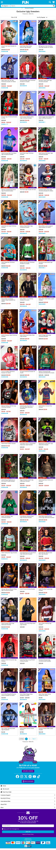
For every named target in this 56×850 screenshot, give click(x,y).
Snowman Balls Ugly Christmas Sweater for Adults (27, 81)
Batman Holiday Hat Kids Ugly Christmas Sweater (8, 406)
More (2, 807)
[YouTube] (34, 776)
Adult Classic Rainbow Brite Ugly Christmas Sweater (27, 117)
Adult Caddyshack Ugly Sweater (9, 552)
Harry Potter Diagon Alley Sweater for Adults (26, 695)
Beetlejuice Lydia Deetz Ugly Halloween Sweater (46, 444)
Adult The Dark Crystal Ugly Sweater (45, 589)
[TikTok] (38, 776)
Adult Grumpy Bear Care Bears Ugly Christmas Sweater (8, 154)
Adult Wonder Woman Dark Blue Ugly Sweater (45, 553)
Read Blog (28, 781)
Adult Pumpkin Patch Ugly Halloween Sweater (7, 624)
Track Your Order (7, 792)
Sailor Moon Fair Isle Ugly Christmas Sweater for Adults (8, 81)
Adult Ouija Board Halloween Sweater (46, 480)
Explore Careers (28, 771)
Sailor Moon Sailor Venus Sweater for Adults (45, 695)
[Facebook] (17, 776)
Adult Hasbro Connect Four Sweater (45, 406)
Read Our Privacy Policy (28, 834)
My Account (6, 789)
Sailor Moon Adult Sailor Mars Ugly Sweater (27, 336)
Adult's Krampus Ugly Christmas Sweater (9, 336)
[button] (53, 2)
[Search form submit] (53, 6)
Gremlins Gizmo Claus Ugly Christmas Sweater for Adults (46, 190)
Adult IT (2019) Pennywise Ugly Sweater (9, 660)
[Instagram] (21, 776)
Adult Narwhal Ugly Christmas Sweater (8, 226)
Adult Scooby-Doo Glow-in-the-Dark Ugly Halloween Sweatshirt (27, 407)
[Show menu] (2, 2)
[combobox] (31, 6)
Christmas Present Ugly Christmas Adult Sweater (45, 660)
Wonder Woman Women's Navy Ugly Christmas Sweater (9, 589)
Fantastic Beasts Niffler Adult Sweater (46, 729)
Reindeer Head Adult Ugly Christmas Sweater (45, 81)
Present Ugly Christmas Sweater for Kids (9, 117)
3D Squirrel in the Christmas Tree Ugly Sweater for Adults (46, 46)
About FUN (3, 804)
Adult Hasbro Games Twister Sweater (27, 729)
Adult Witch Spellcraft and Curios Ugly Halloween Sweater (46, 517)
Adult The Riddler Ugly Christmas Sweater (7, 517)
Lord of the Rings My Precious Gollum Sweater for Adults (8, 695)
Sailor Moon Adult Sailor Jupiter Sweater (46, 299)
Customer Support (5, 795)
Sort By (41, 17)
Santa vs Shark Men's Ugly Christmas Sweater (26, 226)
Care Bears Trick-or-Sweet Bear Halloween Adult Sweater (28, 444)
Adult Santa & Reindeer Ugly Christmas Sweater (46, 154)
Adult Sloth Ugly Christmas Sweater (26, 154)
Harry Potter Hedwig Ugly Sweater (45, 624)
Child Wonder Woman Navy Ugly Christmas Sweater (27, 517)
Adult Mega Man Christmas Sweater (8, 263)
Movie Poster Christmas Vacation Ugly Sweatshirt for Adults (8, 300)
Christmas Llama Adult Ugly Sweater (45, 263)
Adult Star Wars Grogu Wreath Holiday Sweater (27, 660)
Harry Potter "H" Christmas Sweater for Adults (26, 299)
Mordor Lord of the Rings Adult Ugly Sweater (27, 624)
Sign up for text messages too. (11, 829)
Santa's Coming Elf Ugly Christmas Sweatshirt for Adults (46, 372)
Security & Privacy (5, 798)
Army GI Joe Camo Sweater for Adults (8, 46)
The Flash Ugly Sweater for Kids (28, 189)
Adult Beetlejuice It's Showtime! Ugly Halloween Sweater (28, 553)
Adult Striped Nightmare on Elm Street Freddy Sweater (8, 480)
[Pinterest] (30, 776)
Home (4, 785)
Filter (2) (13, 17)
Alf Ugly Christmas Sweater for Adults (27, 372)
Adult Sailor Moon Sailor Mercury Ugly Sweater (26, 46)
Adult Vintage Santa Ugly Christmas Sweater (45, 336)
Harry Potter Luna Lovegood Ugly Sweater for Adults (46, 226)
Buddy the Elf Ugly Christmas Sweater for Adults (27, 263)
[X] (26, 776)
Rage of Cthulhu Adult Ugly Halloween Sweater (26, 480)
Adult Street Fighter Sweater (8, 443)
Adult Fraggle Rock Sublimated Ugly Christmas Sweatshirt (46, 117)
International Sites (5, 801)
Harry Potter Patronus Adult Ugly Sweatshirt (8, 729)
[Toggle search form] (50, 2)
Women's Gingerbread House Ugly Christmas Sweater (8, 190)
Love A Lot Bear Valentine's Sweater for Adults (8, 372)
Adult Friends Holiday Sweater (27, 589)
